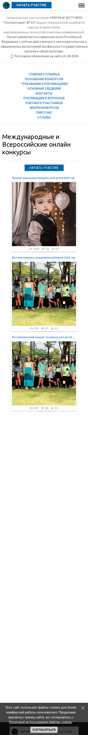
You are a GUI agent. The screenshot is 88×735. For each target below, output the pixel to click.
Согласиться (44, 729)
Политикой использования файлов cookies (40, 722)
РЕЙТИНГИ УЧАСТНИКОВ (44, 103)
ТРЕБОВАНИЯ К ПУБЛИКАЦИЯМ (44, 84)
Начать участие (44, 168)
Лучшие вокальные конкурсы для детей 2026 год (43, 178)
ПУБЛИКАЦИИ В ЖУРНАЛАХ (44, 98)
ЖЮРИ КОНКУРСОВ (44, 108)
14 (47, 248)
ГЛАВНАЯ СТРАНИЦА (44, 74)
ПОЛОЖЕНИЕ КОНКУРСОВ (44, 79)
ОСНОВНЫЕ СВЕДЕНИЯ (44, 88)
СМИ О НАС (44, 112)
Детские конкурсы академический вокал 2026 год (43, 257)
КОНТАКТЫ (44, 93)
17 (46, 328)
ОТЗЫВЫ (44, 117)
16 (46, 408)
